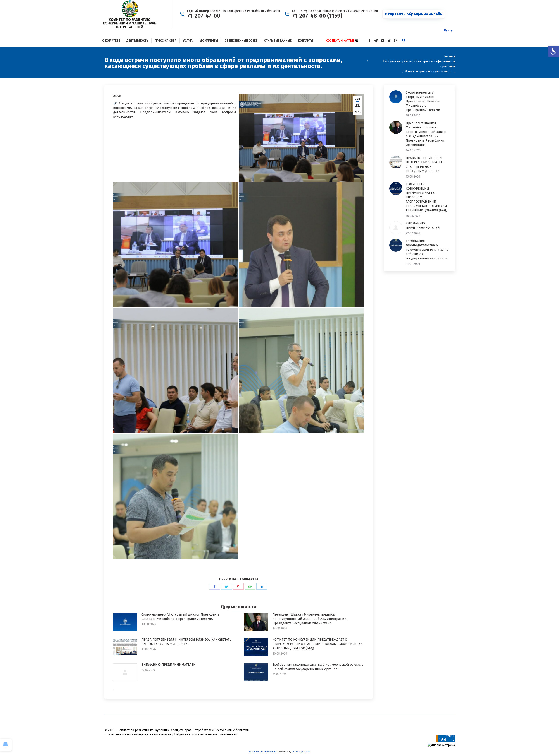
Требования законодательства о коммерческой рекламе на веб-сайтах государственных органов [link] (318, 667)
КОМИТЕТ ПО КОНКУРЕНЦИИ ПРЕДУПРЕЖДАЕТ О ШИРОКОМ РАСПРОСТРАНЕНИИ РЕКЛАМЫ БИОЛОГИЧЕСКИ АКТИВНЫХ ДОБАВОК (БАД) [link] (318, 644)
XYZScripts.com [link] (301, 751)
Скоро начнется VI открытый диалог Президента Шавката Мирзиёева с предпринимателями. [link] (180, 616)
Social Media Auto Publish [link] (263, 751)
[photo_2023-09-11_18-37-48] (175, 496)
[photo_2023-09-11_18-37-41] (175, 244)
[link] (553, 51)
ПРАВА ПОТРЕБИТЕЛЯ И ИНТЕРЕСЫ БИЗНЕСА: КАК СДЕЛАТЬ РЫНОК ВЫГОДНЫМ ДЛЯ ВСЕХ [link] (186, 642)
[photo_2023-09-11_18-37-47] (301, 244)
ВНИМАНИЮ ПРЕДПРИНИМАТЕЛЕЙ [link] (168, 665)
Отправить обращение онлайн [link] (413, 14)
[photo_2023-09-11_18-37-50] (301, 370)
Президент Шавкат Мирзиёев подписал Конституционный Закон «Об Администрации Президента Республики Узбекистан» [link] (310, 618)
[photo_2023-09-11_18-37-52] (175, 370)
